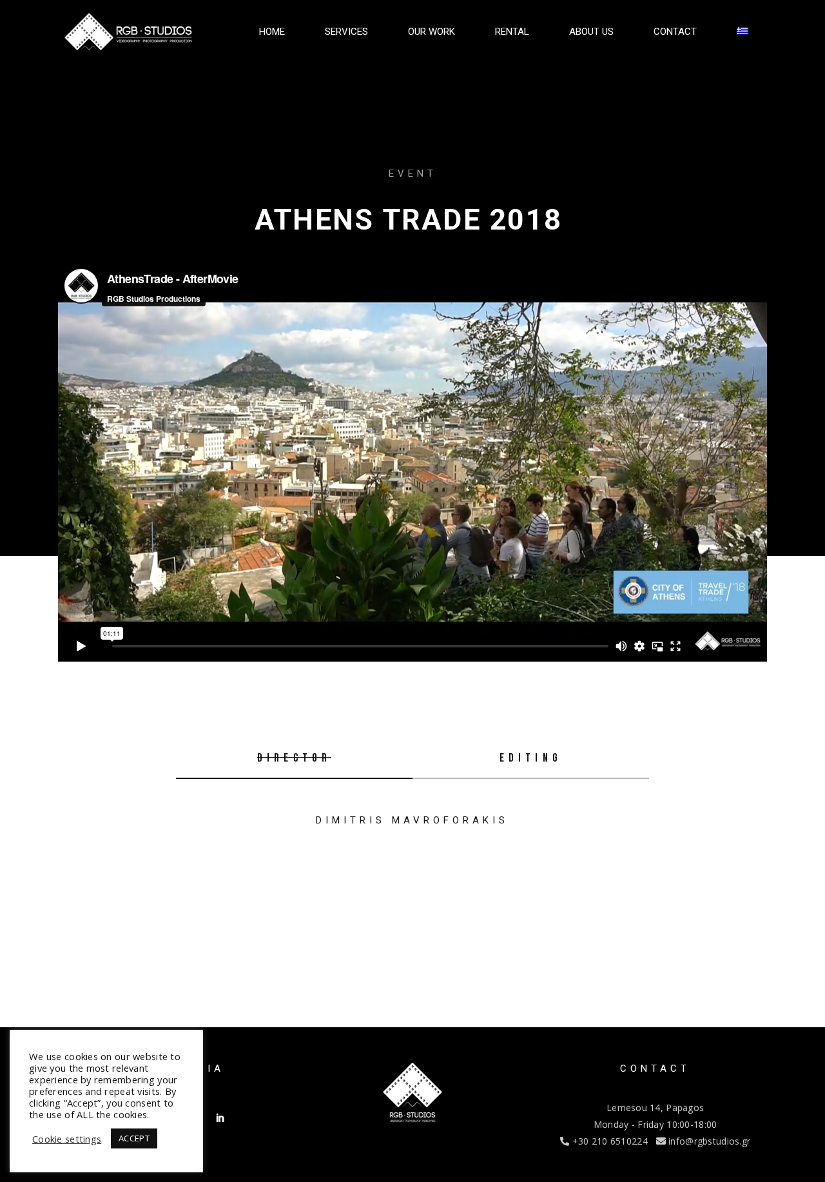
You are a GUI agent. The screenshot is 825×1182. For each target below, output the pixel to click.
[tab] (294, 759)
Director (294, 758)
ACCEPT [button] (134, 1138)
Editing (531, 758)
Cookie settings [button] (66, 1139)
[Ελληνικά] (742, 31)
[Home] (128, 31)
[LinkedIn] (220, 1117)
